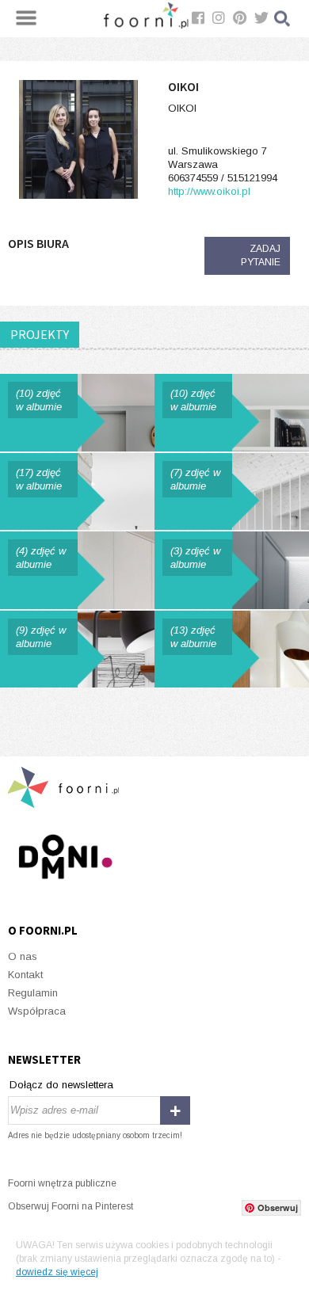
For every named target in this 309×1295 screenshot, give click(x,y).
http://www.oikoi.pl (209, 191)
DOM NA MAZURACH (231, 649)
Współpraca (37, 1011)
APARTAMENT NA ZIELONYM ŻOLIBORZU (77, 570)
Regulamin (33, 993)
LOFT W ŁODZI (231, 492)
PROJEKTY (39, 334)
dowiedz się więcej (57, 1272)
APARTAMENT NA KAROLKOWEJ (231, 570)
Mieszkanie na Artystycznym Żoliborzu (77, 412)
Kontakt (25, 975)
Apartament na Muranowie (77, 649)
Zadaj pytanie (260, 255)
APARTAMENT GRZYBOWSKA (231, 412)
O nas (22, 956)
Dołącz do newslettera (61, 1085)
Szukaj (283, 18)
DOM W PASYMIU (77, 492)
